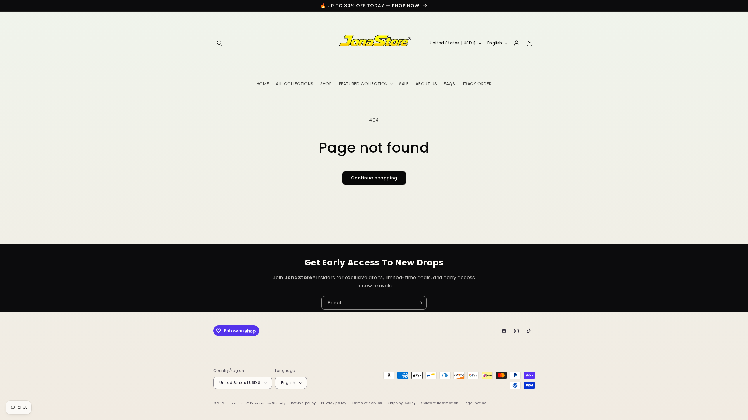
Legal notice (475, 402)
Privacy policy (333, 402)
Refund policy (303, 402)
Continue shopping (374, 178)
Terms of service (367, 402)
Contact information (439, 402)
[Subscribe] (419, 303)
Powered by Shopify (267, 403)
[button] (219, 43)
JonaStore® (239, 403)
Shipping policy (402, 402)
